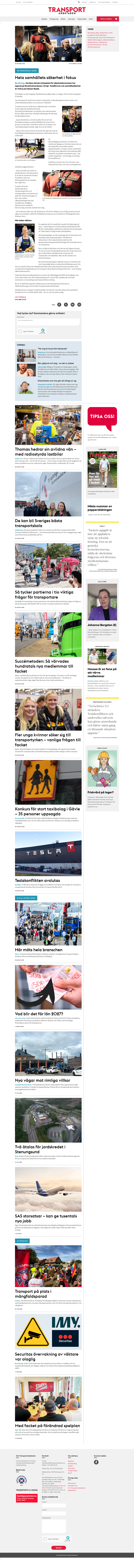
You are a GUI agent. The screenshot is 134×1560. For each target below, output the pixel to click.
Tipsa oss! (18, 2)
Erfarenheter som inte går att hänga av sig (57, 380)
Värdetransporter (94, 47)
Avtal (91, 19)
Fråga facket (82, 19)
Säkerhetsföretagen (95, 40)
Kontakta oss (92, 2)
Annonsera (84, 2)
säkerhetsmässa (108, 40)
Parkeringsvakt (93, 37)
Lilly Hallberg (20, 297)
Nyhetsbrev (115, 2)
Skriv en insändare (27, 2)
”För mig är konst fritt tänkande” (52, 348)
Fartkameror (103, 33)
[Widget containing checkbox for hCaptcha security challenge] (32, 331)
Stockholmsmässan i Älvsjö (97, 45)
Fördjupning (54, 19)
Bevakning (91, 33)
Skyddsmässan (93, 42)
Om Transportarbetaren (104, 2)
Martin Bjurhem (100, 35)
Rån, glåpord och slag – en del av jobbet (56, 363)
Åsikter (63, 19)
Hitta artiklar (106, 19)
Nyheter (44, 19)
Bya (97, 33)
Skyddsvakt (103, 42)
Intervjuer (71, 19)
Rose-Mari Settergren (106, 37)
